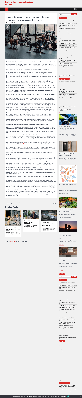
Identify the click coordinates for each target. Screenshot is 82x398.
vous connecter (13, 241)
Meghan (60, 109)
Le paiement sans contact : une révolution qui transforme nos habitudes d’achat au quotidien (66, 54)
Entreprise (47, 9)
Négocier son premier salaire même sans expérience (67, 31)
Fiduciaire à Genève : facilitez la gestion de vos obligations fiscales (66, 34)
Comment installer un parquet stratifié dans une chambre (67, 57)
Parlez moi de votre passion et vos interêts (19, 3)
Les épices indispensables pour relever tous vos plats (67, 45)
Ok (68, 396)
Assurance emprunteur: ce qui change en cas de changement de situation (66, 66)
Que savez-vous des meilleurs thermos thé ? (67, 107)
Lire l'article (61, 139)
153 (62, 270)
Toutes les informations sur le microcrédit (69, 86)
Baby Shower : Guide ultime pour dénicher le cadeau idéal (67, 48)
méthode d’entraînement (24, 143)
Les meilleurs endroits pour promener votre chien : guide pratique (13, 229)
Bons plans (28, 9)
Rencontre (60, 374)
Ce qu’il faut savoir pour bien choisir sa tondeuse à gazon (67, 88)
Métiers (60, 362)
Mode (60, 364)
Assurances (61, 343)
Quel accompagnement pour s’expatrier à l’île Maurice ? (68, 23)
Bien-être (40, 9)
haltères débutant (14, 80)
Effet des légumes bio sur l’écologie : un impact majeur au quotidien (67, 210)
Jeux (59, 355)
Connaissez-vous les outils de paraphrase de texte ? (66, 92)
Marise (8, 22)
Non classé (60, 370)
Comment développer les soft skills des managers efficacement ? (31, 222)
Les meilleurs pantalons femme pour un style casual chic (67, 76)
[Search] (76, 9)
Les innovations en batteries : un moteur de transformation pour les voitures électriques (66, 128)
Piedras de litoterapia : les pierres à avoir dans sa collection (67, 41)
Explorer (60, 103)
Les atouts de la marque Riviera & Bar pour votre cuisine (67, 26)
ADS (59, 97)
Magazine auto (61, 100)
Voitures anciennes (62, 378)
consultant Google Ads (62, 94)
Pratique (17, 9)
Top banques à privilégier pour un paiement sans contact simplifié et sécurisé (67, 72)
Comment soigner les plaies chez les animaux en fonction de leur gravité (67, 29)
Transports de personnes (63, 376)
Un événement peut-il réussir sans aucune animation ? (67, 69)
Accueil (11, 9)
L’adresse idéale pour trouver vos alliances (66, 63)
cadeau (60, 106)
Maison (22, 9)
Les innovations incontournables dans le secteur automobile (47, 224)
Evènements (61, 351)
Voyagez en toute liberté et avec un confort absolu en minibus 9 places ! (67, 51)
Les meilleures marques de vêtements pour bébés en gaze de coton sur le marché (67, 185)
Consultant (60, 91)
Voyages (34, 9)
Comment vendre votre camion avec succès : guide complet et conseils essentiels (67, 61)
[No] (80, 396)
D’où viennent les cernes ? (70, 100)
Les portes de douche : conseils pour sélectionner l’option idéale (67, 154)
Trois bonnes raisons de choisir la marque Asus (66, 259)
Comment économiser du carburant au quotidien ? (67, 43)
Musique (60, 368)
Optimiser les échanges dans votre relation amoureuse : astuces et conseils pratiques (66, 235)
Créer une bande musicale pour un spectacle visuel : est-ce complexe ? (67, 83)
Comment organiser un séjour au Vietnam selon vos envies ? (67, 37)
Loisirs (60, 357)
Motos (60, 366)
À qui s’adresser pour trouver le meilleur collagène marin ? (67, 20)
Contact (53, 9)
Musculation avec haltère (13, 199)
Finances (60, 353)
